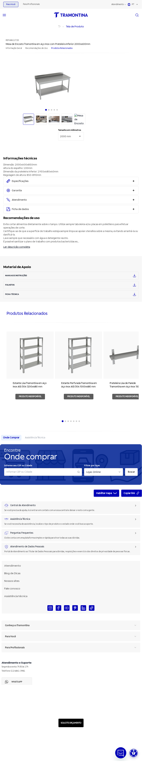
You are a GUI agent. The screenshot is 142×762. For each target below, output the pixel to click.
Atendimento (117, 4)
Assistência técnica (15, 596)
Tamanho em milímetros (69, 130)
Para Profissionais (31, 4)
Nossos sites (11, 581)
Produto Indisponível (30, 396)
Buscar (131, 472)
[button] (133, 753)
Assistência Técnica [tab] (35, 437)
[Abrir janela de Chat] (120, 752)
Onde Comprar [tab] (11, 437)
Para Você (10, 4)
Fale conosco (12, 588)
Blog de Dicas (12, 573)
